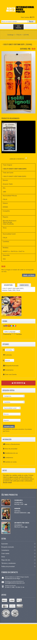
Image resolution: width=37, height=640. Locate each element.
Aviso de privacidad (11, 448)
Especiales (4, 544)
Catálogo (10, 35)
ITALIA (18, 35)
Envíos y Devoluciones (12, 444)
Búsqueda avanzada (7, 547)
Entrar (3, 557)
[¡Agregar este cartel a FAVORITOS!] (26, 158)
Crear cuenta (5, 553)
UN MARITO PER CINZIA (21, 523)
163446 (26, 35)
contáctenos (9, 457)
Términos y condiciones (8, 563)
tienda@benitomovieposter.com (15, 583)
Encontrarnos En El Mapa (12, 578)
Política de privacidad (8, 566)
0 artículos (8, 355)
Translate (19, 334)
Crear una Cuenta (11, 374)
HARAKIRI (17, 508)
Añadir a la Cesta (28, 275)
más (26, 504)
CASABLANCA (18, 500)
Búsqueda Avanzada (11, 365)
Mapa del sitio (5, 560)
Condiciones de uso (11, 453)
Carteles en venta (11, 462)
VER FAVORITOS (18, 383)
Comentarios (9, 370)
